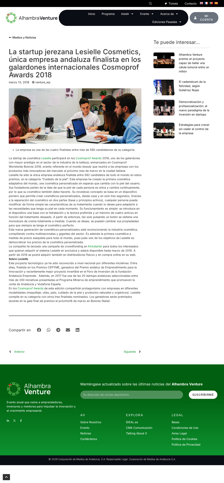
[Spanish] (216, 3)
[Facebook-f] (21, 420)
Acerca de (167, 14)
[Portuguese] (211, 3)
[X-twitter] (14, 420)
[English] (201, 3)
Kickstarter (95, 246)
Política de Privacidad (186, 444)
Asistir (125, 14)
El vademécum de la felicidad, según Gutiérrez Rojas (192, 86)
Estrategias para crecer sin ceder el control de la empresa (194, 129)
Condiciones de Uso (185, 427)
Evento (144, 14)
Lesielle (46, 158)
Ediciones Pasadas (164, 22)
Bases (175, 422)
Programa (108, 14)
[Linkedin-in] (8, 420)
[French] (206, 3)
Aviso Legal (179, 433)
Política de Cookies (184, 439)
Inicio (91, 14)
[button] (150, 4)
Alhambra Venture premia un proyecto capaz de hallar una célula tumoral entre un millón (194, 63)
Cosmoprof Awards (89, 158)
